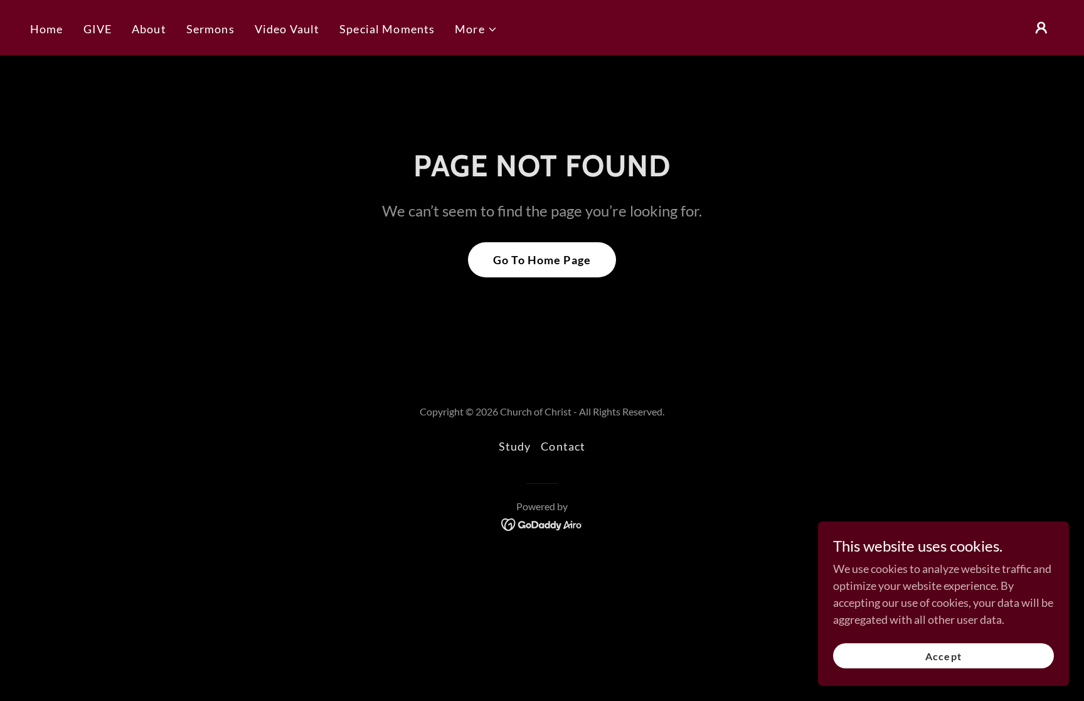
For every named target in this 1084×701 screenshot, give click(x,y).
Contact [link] (563, 446)
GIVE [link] (97, 29)
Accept (943, 656)
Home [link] (46, 29)
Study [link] (515, 446)
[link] (542, 523)
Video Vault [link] (287, 29)
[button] (476, 29)
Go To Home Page (542, 260)
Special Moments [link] (387, 29)
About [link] (149, 29)
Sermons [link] (210, 29)
